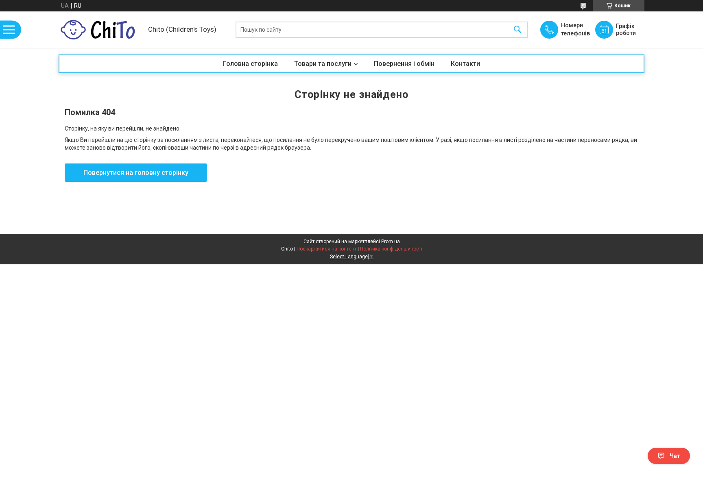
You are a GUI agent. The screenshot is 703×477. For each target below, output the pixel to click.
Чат (675, 456)
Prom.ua (390, 241)
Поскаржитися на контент (326, 249)
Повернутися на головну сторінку (135, 172)
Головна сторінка (250, 64)
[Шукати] (517, 29)
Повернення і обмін (404, 64)
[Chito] (101, 30)
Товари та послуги (323, 64)
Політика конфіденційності (391, 249)
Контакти (465, 64)
